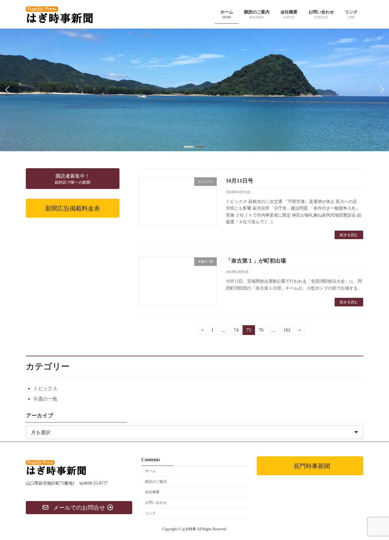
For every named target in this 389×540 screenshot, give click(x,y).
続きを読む (349, 235)
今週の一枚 (45, 398)
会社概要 (152, 492)
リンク (150, 513)
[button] (188, 147)
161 (287, 331)
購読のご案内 (156, 481)
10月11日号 (239, 181)
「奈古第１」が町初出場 (256, 261)
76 (260, 331)
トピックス (45, 388)
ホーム (150, 471)
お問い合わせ (156, 503)
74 (235, 331)
